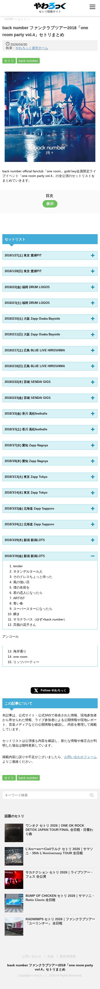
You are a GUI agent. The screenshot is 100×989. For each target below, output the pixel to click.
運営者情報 (68, 956)
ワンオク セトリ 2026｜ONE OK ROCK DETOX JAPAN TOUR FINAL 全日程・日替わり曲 (59, 830)
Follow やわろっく (54, 690)
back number (28, 61)
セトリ (9, 61)
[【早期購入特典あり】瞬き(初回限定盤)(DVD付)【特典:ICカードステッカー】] (50, 117)
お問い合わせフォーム (80, 757)
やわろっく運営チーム (32, 48)
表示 (50, 204)
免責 (50, 956)
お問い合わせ (31, 956)
